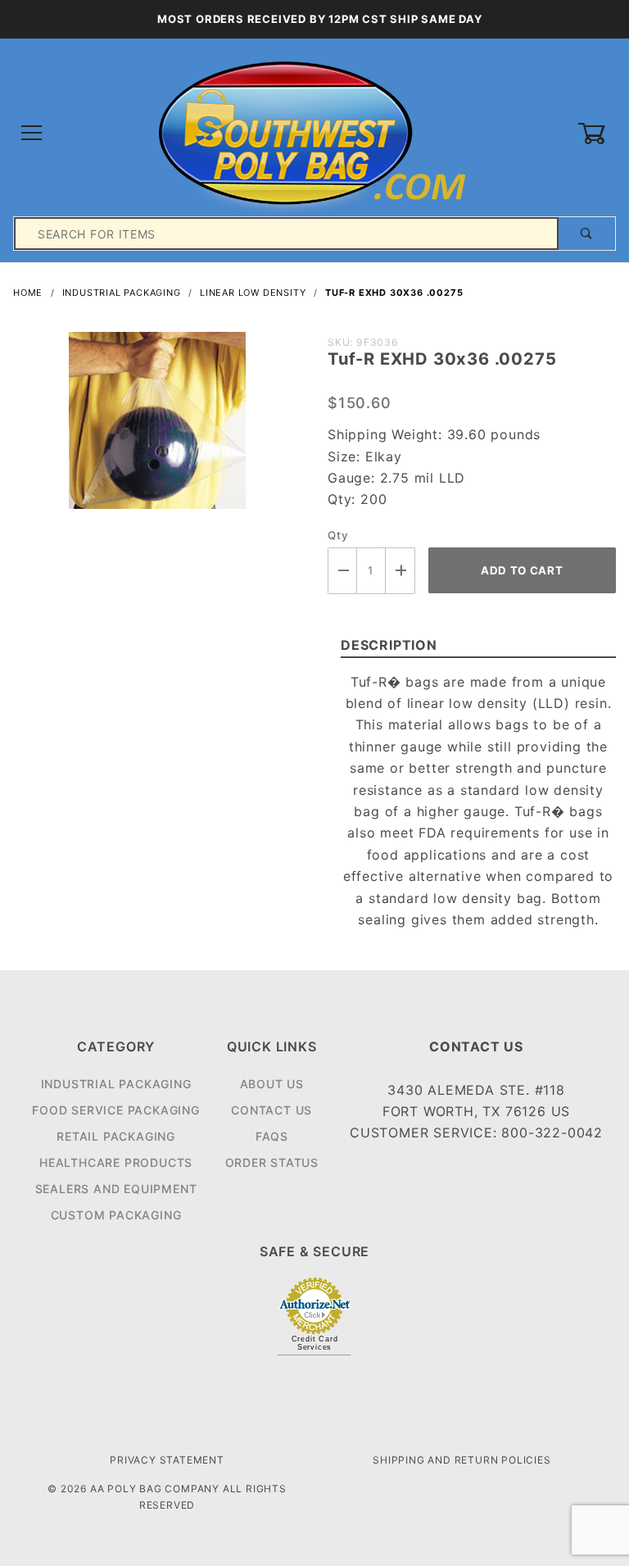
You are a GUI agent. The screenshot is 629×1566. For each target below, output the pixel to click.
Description (389, 645)
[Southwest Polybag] (314, 132)
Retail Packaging (116, 1136)
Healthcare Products (115, 1162)
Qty (338, 535)
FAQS (272, 1136)
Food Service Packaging (116, 1110)
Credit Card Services (315, 1343)
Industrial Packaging (116, 1084)
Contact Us (271, 1110)
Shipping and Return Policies (461, 1460)
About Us (272, 1084)
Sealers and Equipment (116, 1189)
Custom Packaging (116, 1215)
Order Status (272, 1162)
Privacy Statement (167, 1460)
